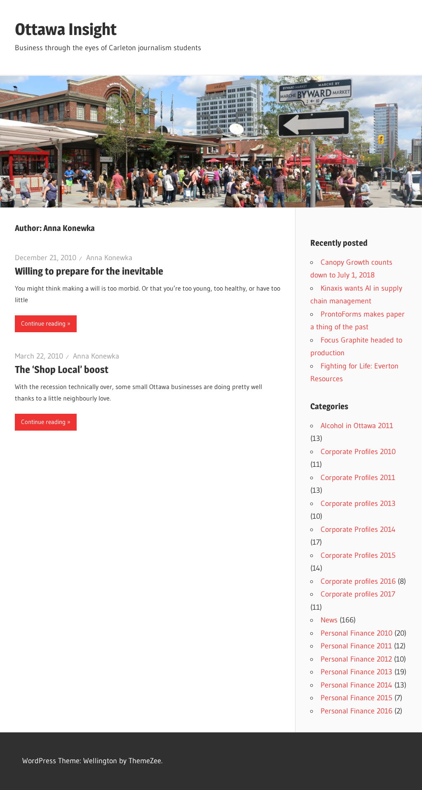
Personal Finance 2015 (356, 697)
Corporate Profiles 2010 (358, 451)
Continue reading (43, 323)
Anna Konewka (109, 257)
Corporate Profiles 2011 (358, 477)
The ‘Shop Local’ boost (61, 369)
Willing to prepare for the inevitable (89, 271)
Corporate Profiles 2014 (358, 529)
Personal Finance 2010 (356, 633)
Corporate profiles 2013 (358, 503)
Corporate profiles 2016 (358, 581)
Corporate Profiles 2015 (358, 555)
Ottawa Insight (66, 29)
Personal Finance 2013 (356, 671)
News (329, 620)
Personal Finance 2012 (356, 659)
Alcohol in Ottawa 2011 (357, 425)
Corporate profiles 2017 (358, 594)
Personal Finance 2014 (356, 685)
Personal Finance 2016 (356, 710)
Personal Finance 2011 (356, 645)
